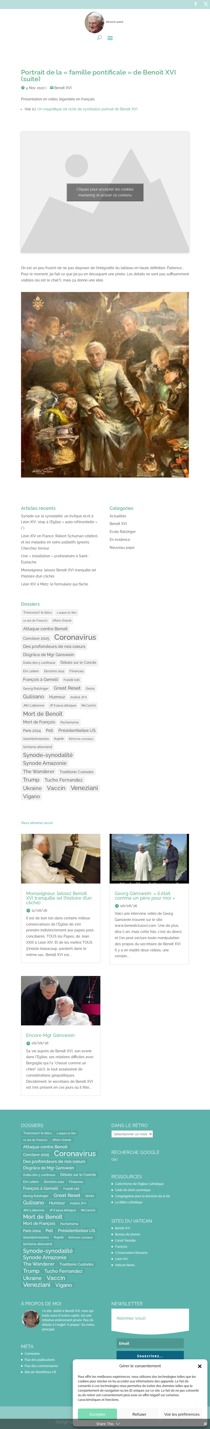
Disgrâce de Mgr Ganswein (48, 654)
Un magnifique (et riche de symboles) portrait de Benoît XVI (87, 109)
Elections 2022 (54, 671)
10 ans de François (35, 620)
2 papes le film (66, 612)
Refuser (139, 1414)
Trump (31, 780)
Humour (57, 697)
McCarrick (88, 705)
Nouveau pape (122, 547)
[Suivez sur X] (206, 4)
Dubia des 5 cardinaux (39, 663)
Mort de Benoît (42, 714)
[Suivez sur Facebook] (196, 4)
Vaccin (56, 787)
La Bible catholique (128, 1202)
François (121, 1246)
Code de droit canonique (133, 1190)
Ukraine (32, 788)
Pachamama (69, 722)
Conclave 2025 (36, 638)
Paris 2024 (32, 730)
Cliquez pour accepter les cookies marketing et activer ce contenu (105, 192)
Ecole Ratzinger (123, 532)
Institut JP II (78, 697)
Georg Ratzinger (36, 688)
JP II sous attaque (62, 705)
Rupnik (59, 739)
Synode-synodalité (48, 755)
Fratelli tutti (72, 680)
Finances (76, 671)
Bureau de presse (127, 1234)
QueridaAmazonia (36, 739)
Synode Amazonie (45, 763)
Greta (90, 688)
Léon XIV (121, 1259)
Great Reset (67, 688)
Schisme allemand (37, 747)
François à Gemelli (40, 679)
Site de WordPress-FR (40, 1372)
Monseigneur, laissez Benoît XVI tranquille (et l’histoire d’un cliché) (59, 898)
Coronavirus (75, 637)
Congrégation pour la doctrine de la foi (142, 1196)
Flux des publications (40, 1360)
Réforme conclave (81, 738)
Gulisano (33, 697)
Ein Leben (31, 671)
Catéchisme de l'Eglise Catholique (139, 1184)
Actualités (118, 516)
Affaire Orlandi (61, 620)
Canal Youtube (125, 1240)
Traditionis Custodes (77, 772)
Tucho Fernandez (64, 780)
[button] (199, 1366)
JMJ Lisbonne (33, 705)
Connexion (32, 1354)
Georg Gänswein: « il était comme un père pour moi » (145, 896)
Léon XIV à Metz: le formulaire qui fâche (54, 584)
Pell (49, 730)
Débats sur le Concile (78, 662)
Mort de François (39, 722)
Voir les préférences (182, 1414)
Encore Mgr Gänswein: (51, 1035)
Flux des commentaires (41, 1366)
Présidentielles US (77, 730)
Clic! (114, 1159)
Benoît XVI (63, 88)
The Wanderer (39, 771)
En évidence (120, 540)
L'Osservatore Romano (131, 1253)
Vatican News (125, 1265)
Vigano (31, 796)
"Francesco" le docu (37, 612)
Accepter (97, 1414)
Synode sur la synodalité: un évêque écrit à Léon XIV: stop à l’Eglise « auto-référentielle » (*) (59, 522)
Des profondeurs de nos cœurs (54, 646)
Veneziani (84, 788)
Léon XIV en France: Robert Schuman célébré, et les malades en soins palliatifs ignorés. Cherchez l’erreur (59, 542)
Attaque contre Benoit (45, 628)
